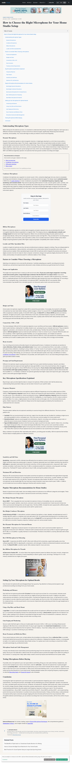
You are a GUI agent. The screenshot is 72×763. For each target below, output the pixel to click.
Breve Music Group (17, 734)
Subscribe (51, 2)
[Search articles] (68, 2)
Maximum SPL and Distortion (12, 80)
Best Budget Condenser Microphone (14, 89)
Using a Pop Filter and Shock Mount (13, 106)
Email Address (26, 213)
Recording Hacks (13, 672)
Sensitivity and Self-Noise (11, 77)
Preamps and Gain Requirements (13, 66)
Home (24, 2)
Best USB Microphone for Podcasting (14, 94)
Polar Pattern (9, 74)
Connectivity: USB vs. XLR (11, 60)
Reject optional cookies (49, 759)
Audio (6, 2)
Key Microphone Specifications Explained (15, 69)
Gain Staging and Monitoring (12, 109)
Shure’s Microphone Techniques (38, 721)
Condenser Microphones (11, 43)
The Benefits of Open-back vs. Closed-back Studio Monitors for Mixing (23, 743)
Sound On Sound (25, 672)
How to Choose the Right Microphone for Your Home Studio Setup (20, 34)
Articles (29, 2)
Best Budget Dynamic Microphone (13, 86)
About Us (42, 2)
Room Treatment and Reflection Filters (14, 112)
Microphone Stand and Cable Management (15, 115)
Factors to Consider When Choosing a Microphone (17, 51)
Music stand (9, 166)
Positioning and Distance (11, 103)
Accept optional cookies (61, 759)
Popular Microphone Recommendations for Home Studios (18, 83)
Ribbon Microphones (10, 45)
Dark (61, 2)
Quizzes (35, 2)
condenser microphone (9, 354)
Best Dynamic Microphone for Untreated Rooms (16, 92)
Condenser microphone (12, 162)
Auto (65, 2)
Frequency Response (10, 71)
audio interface (15, 181)
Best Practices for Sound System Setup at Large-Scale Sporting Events (22, 749)
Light (58, 2)
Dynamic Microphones (11, 40)
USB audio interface (11, 164)
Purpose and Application (11, 54)
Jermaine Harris (13, 729)
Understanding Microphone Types (13, 37)
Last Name (25, 208)
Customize (4, 759)
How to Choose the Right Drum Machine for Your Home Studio (21, 746)
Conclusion (7, 120)
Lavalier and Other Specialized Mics (13, 48)
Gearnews (30, 723)
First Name (25, 203)
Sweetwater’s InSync (8, 723)
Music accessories (10, 160)
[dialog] (35, 758)
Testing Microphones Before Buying (13, 117)
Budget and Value (10, 57)
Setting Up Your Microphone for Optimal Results (16, 100)
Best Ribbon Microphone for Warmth (14, 97)
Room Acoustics (9, 63)
